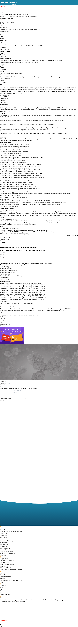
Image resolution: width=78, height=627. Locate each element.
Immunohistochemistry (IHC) (8, 270)
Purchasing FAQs (5, 237)
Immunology (3, 542)
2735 (5, 97)
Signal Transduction (5, 548)
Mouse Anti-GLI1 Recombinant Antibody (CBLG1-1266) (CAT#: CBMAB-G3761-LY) (22, 288)
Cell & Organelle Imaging (7, 564)
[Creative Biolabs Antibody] (9, 2)
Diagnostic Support (5, 566)
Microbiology (4, 544)
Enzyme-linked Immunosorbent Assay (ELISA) (13, 265)
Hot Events (3, 578)
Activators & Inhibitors (6, 568)
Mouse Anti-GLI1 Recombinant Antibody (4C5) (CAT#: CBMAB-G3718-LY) (20, 283)
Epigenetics (3, 537)
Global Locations (5, 324)
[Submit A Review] (39, 335)
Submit (2, 400)
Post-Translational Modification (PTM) (11, 531)
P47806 (6, 104)
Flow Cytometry (4, 267)
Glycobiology (3, 555)
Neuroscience (4, 546)
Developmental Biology (6, 541)
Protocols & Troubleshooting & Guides (11, 580)
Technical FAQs (4, 239)
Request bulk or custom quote (9, 315)
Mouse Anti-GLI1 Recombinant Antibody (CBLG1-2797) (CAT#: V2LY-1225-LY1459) (23, 290)
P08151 (6, 102)
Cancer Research (5, 530)
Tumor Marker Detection (7, 560)
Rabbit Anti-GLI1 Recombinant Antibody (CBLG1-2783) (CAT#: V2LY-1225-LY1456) (23, 296)
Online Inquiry (4, 313)
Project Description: (5, 398)
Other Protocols (4, 279)
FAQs (1, 582)
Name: (2, 383)
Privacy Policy (25, 402)
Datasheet (3, 24)
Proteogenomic (4, 278)
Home (2, 11)
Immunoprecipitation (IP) (7, 272)
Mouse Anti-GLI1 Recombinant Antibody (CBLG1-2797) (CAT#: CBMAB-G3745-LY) (22, 287)
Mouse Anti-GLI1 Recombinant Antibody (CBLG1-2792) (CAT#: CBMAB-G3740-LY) (22, 285)
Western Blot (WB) (5, 274)
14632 (6, 99)
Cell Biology (3, 535)
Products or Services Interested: (9, 388)
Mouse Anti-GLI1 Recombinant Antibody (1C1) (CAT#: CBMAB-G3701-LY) (20, 292)
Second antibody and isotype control (28, 315)
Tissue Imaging (4, 562)
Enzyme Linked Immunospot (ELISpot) (11, 276)
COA (8, 27)
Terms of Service (33, 402)
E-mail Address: (5, 387)
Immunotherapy (4, 550)
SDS (1, 26)
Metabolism (3, 539)
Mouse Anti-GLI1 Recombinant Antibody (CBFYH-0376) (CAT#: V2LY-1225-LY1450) (23, 294)
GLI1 (3, 12)
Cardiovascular (4, 533)
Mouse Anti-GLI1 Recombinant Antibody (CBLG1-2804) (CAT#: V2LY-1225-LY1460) (23, 298)
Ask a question (4, 234)
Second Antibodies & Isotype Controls (11, 570)
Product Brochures (5, 577)
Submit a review (4, 255)
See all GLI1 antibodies (6, 18)
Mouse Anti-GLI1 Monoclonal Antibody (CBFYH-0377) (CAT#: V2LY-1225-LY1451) (22, 299)
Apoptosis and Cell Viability (7, 553)
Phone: (2, 385)
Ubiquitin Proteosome (6, 552)
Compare (2, 22)
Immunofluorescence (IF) (7, 268)
